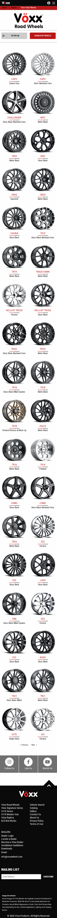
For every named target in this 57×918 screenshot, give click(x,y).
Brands (14, 7)
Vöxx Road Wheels (10, 804)
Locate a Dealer (9, 838)
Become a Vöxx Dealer (12, 842)
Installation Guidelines (12, 845)
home (4, 7)
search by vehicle (42, 36)
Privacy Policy (36, 820)
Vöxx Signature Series (12, 807)
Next (35, 745)
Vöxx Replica (7, 817)
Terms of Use (36, 823)
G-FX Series (7, 811)
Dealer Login (7, 835)
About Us (34, 817)
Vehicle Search (37, 804)
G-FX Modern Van (10, 814)
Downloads (6, 848)
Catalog (34, 807)
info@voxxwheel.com (11, 856)
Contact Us (35, 814)
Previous (26, 745)
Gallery (33, 811)
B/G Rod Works (8, 820)
